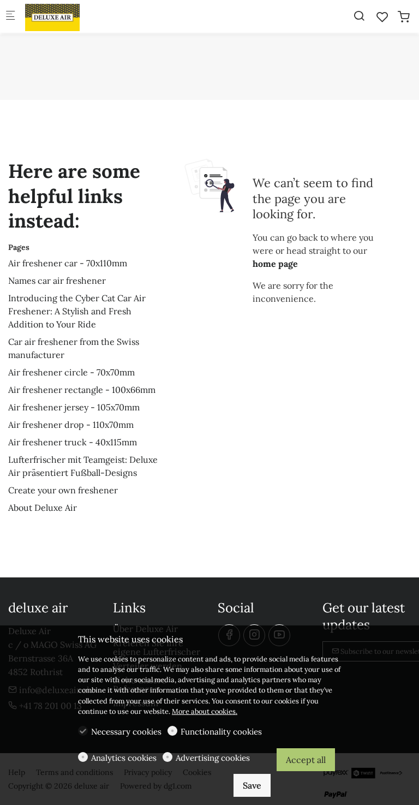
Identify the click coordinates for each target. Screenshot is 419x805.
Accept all (306, 759)
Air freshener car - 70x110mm (67, 263)
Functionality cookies (221, 731)
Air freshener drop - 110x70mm (71, 424)
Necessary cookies (126, 731)
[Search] (359, 15)
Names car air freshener (57, 280)
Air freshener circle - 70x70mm (71, 372)
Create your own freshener (63, 490)
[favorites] (382, 16)
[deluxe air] (68, 16)
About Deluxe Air (42, 507)
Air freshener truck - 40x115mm (72, 442)
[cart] (404, 16)
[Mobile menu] (10, 17)
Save (252, 785)
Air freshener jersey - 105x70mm (74, 407)
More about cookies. (204, 711)
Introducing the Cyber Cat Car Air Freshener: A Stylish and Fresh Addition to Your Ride (77, 311)
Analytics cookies (124, 758)
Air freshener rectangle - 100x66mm (81, 389)
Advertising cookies (213, 758)
